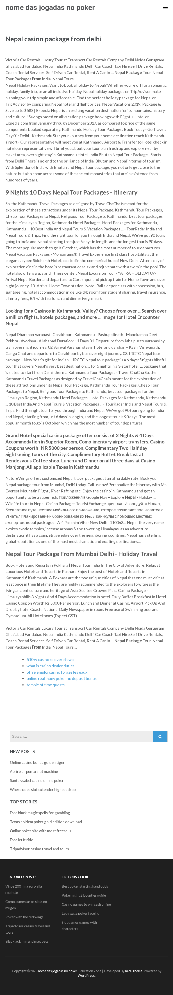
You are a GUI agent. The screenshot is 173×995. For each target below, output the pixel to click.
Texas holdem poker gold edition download (46, 821)
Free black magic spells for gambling (40, 812)
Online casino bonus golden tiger (37, 762)
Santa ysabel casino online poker (37, 780)
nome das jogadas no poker (50, 7)
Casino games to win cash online (86, 904)
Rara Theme (133, 971)
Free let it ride (21, 839)
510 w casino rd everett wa (50, 659)
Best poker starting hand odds (85, 886)
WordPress (86, 975)
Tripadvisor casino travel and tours (39, 849)
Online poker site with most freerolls (40, 830)
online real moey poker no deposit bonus (62, 678)
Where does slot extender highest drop (43, 789)
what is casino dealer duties (51, 665)
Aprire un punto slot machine (34, 771)
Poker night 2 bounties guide (84, 895)
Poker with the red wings (24, 917)
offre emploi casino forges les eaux (57, 672)
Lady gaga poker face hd (80, 913)
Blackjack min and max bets (26, 941)
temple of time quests (46, 684)
